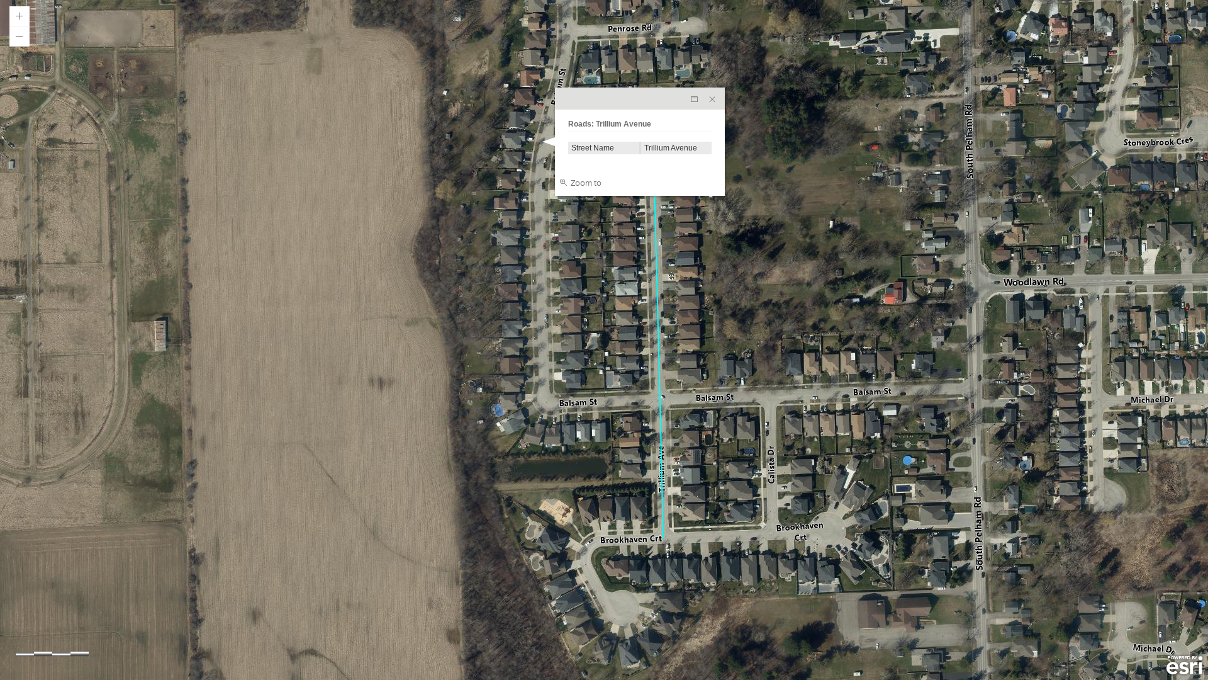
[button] (19, 16)
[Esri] (1184, 665)
